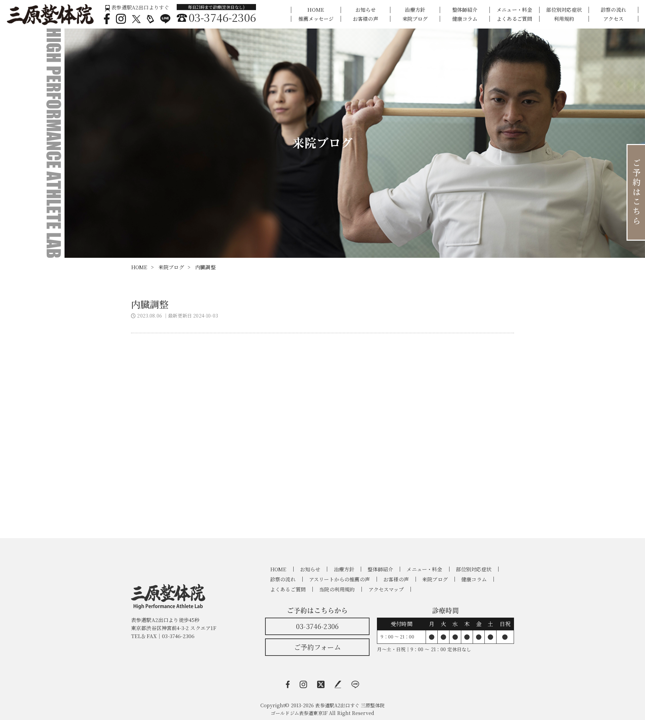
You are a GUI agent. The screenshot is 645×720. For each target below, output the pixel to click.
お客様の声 (365, 19)
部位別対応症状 (564, 10)
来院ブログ (415, 19)
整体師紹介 (465, 10)
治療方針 (415, 10)
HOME (316, 10)
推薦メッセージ (316, 19)
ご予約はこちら (636, 192)
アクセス (613, 19)
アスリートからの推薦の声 (339, 579)
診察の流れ (613, 10)
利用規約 (564, 19)
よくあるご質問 (514, 19)
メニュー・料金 (514, 10)
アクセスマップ (386, 589)
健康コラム (465, 19)
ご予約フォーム (317, 647)
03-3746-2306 (317, 626)
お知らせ (365, 10)
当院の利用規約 (337, 589)
